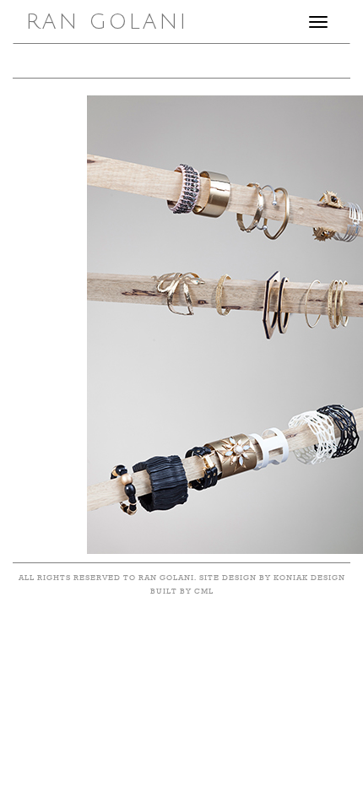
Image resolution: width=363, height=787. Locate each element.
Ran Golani (107, 22)
